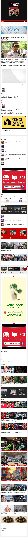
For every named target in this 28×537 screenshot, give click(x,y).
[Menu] (26, 21)
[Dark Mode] (23, 21)
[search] (24, 21)
